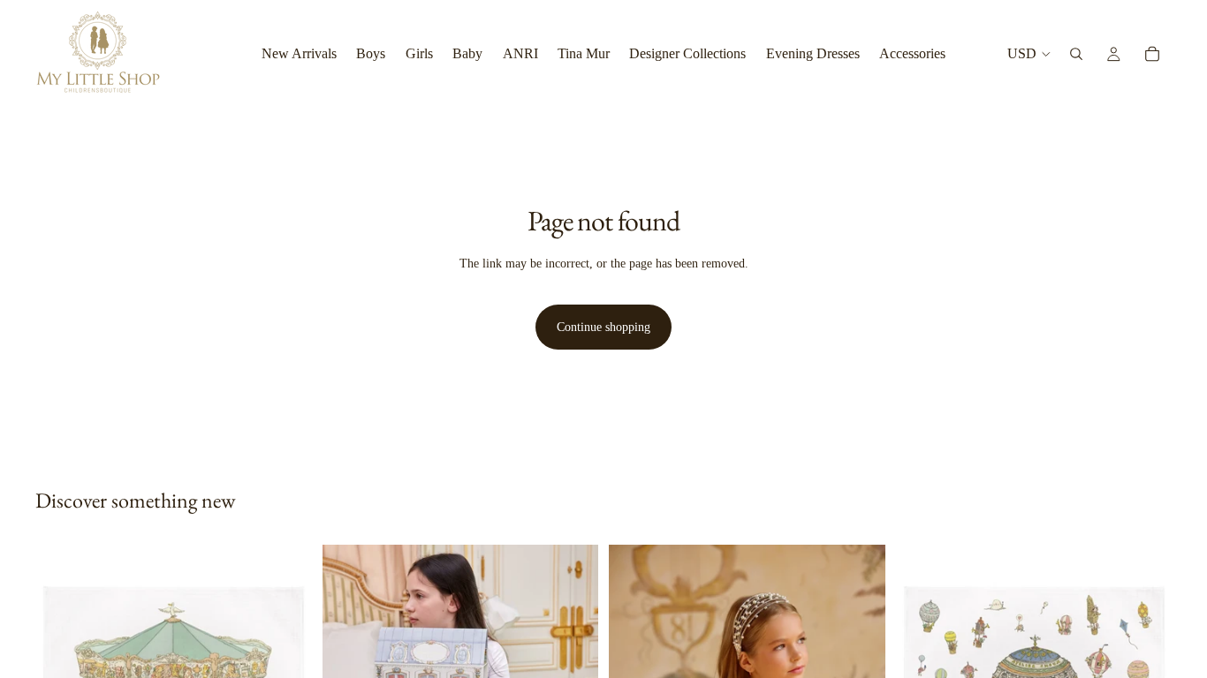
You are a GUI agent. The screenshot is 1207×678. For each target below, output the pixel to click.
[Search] (1076, 53)
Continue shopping (603, 327)
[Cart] (1152, 53)
